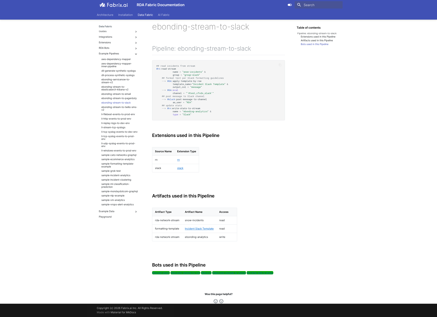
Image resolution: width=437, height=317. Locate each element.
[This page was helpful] (215, 301)
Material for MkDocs (123, 312)
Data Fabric (145, 15)
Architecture (105, 15)
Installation (125, 15)
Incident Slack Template (199, 228)
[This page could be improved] (221, 301)
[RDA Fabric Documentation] (113, 5)
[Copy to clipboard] (280, 65)
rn (178, 159)
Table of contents (309, 27)
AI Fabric (164, 15)
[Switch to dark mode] (290, 5)
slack (180, 168)
